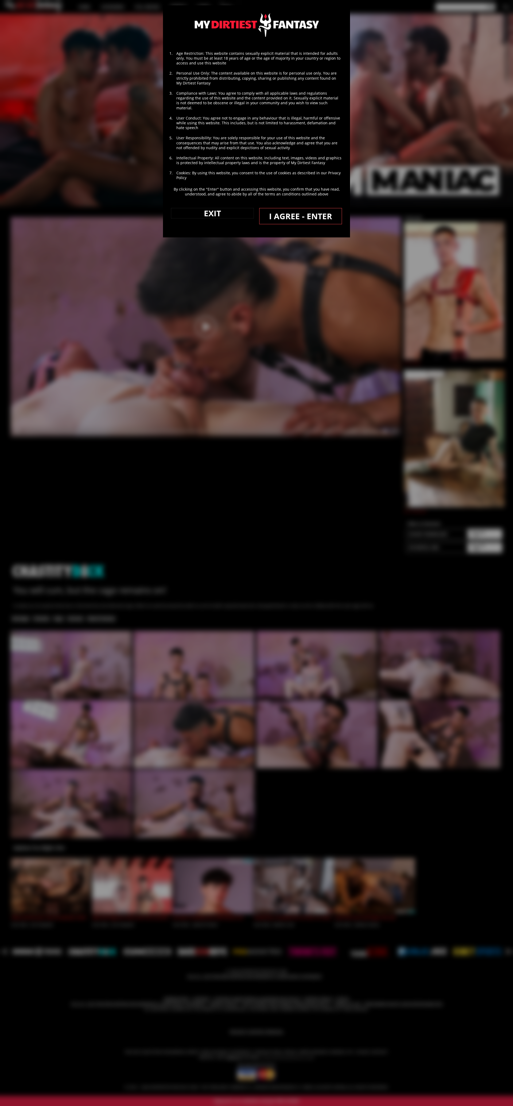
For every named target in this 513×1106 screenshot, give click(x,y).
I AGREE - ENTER (300, 216)
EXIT (212, 213)
